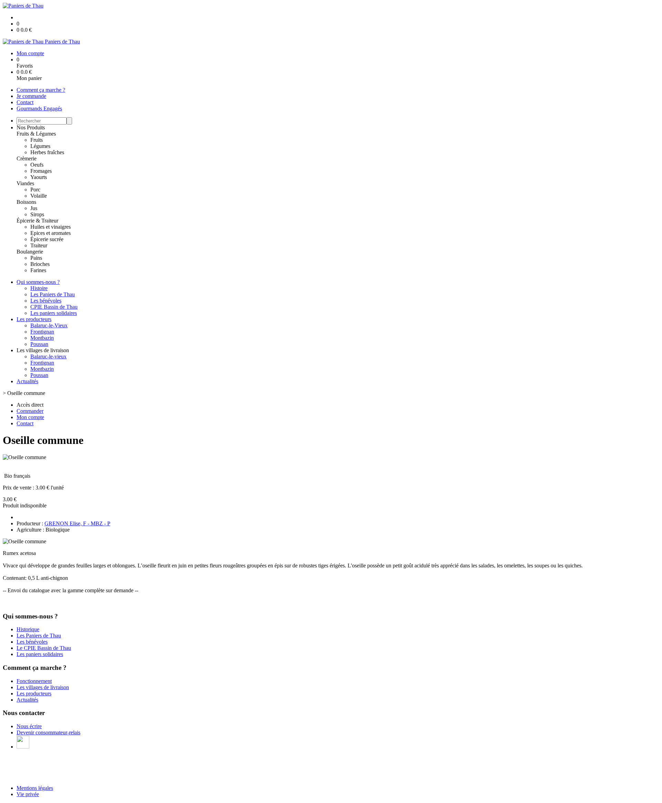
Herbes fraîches (47, 152)
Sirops (37, 214)
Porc (35, 189)
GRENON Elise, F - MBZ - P (77, 523)
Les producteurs (34, 319)
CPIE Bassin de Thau (54, 307)
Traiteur (38, 245)
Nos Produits (31, 127)
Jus (33, 208)
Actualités (27, 381)
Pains (36, 258)
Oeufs (36, 165)
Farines (38, 270)
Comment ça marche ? (41, 90)
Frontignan (42, 332)
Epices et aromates (50, 233)
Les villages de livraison (43, 687)
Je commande (31, 96)
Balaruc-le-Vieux (49, 325)
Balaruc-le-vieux (48, 356)
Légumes (40, 146)
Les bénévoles (45, 301)
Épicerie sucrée (46, 239)
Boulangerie (30, 252)
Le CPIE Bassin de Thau (44, 648)
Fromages (41, 171)
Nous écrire (29, 726)
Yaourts (38, 177)
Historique (28, 629)
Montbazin (42, 338)
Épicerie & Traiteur (37, 221)
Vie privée (28, 794)
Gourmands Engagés (39, 108)
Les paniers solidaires (53, 313)
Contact (25, 102)
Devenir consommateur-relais (48, 732)
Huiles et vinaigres (50, 227)
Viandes (25, 183)
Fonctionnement (34, 681)
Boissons (26, 202)
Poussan (39, 344)
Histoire (39, 288)
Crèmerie (27, 158)
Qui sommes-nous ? (38, 282)
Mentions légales (35, 788)
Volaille (38, 196)
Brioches (40, 264)
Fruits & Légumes (36, 134)
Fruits (36, 140)
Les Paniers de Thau (52, 294)
